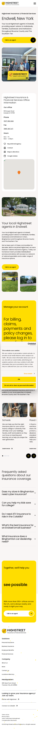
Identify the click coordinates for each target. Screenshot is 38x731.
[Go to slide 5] (8, 455)
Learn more (6, 448)
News (3, 667)
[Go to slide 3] (5, 455)
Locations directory (8, 674)
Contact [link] (10, 148)
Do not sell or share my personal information (19, 385)
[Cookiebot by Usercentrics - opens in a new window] (28, 344)
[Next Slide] (33, 455)
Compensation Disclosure (9, 720)
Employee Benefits (8, 650)
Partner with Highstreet (9, 699)
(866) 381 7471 (8, 129)
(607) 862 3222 (9, 121)
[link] (10, 3)
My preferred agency (14, 144)
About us (5, 663)
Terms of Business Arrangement (11, 718)
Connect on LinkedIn (8, 706)
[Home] (19, 631)
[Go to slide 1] (2, 455)
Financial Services (7, 654)
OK (19, 379)
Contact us (5, 670)
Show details (28, 373)
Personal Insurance (8, 642)
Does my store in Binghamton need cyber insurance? (18, 493)
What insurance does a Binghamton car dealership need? (17, 539)
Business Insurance (8, 646)
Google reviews (12, 156)
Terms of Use (5, 714)
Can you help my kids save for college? (16, 504)
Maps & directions (13, 152)
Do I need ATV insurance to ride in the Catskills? (16, 515)
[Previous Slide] (28, 455)
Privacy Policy (5, 716)
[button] (19, 172)
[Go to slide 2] (4, 455)
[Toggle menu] (34, 3)
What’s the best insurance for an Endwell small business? (17, 526)
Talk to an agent (10, 40)
